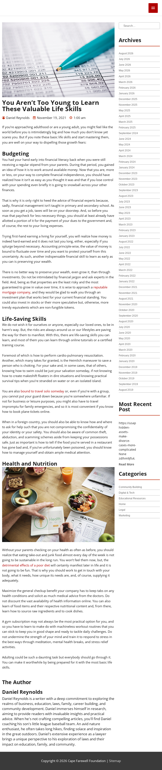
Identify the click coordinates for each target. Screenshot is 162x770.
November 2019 (128, 372)
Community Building (130, 487)
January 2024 (127, 167)
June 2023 (125, 207)
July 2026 (124, 59)
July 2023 (124, 201)
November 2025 (128, 104)
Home (122, 504)
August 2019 (126, 389)
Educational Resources (132, 498)
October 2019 (126, 378)
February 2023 (127, 230)
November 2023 (128, 178)
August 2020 (126, 321)
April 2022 (125, 264)
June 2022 (125, 253)
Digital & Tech (127, 492)
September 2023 (128, 190)
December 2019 (128, 367)
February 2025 (127, 127)
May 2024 (124, 144)
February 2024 (127, 161)
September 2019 (128, 384)
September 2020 (128, 315)
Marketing (124, 515)
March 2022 (125, 270)
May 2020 (124, 338)
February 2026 (127, 87)
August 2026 (126, 53)
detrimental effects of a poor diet (26, 565)
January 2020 (127, 361)
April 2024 (125, 150)
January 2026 (127, 93)
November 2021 (128, 293)
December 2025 (128, 99)
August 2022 (126, 241)
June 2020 (125, 332)
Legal (122, 509)
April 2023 (125, 218)
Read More (126, 464)
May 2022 (124, 258)
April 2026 (125, 76)
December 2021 (128, 287)
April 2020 (125, 344)
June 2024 (125, 138)
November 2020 (128, 304)
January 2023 (127, 235)
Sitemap (115, 761)
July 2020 (124, 327)
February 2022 (127, 275)
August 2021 (126, 298)
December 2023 (128, 173)
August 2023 (126, 195)
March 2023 (125, 224)
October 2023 (126, 184)
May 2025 (124, 110)
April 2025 (125, 116)
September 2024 (128, 133)
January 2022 (127, 281)
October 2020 (126, 310)
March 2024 (125, 156)
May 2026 (124, 70)
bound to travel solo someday (42, 391)
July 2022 (124, 247)
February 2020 (127, 355)
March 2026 (125, 82)
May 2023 (124, 213)
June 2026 (125, 64)
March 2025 (125, 121)
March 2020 (125, 349)
